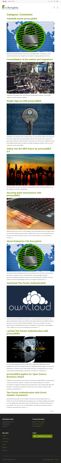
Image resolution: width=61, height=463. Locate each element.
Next (52, 411)
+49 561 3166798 (39, 424)
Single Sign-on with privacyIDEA (24, 101)
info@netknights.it (37, 426)
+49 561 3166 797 (11, 1)
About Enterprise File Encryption (24, 241)
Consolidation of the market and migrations (30, 59)
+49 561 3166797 (40, 421)
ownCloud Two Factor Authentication (26, 283)
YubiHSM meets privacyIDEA (22, 18)
